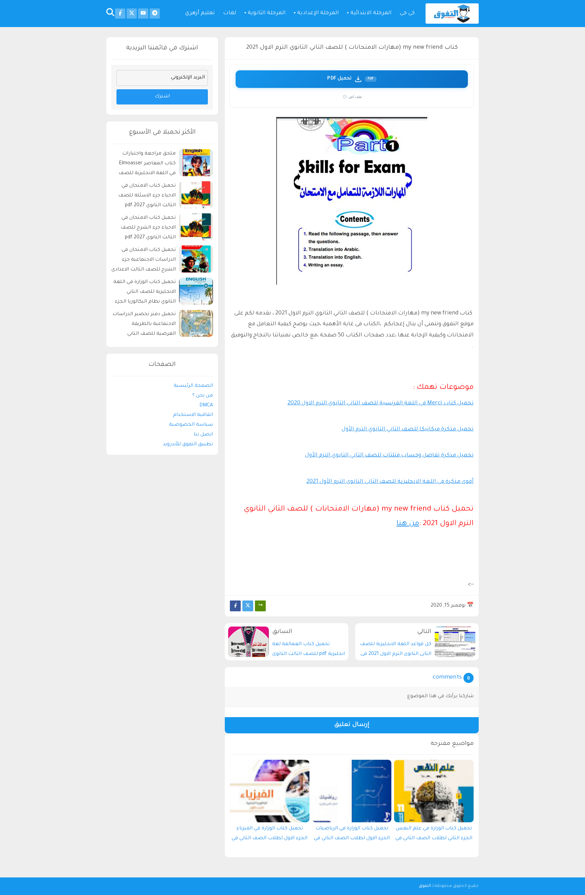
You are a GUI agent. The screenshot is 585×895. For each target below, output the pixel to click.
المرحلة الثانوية (267, 13)
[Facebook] (235, 605)
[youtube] (143, 13)
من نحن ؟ (202, 395)
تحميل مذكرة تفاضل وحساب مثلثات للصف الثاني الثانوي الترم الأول (389, 455)
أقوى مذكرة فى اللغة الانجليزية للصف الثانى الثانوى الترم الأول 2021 (390, 482)
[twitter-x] (132, 13)
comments (447, 678)
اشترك (162, 96)
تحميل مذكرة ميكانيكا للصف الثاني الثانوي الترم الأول (408, 429)
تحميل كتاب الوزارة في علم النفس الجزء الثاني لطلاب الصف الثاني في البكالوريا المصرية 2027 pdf (433, 835)
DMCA (206, 405)
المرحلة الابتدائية (371, 13)
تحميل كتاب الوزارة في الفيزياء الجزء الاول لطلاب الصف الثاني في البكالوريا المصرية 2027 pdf (269, 835)
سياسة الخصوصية (191, 425)
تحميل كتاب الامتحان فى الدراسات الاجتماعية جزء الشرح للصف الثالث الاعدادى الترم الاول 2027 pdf (143, 261)
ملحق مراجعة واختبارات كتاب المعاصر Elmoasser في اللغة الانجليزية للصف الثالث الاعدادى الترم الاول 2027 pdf (147, 164)
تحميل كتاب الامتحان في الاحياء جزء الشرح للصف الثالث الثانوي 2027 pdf (148, 227)
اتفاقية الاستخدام (193, 415)
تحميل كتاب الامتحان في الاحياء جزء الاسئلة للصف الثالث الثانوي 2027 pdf (147, 195)
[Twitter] (247, 605)
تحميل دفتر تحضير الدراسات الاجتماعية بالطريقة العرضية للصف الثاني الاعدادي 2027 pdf (144, 325)
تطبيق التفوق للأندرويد (188, 444)
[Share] (260, 605)
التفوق (425, 886)
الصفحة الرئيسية (193, 386)
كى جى (407, 13)
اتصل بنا (203, 435)
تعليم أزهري (200, 13)
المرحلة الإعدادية (318, 13)
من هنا (407, 524)
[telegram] (155, 13)
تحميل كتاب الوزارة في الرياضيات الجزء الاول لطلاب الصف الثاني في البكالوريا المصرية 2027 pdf (352, 835)
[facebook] (120, 13)
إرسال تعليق (351, 725)
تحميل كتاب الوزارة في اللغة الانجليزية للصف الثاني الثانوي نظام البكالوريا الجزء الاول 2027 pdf (144, 293)
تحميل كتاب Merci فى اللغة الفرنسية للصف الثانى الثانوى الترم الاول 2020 (380, 403)
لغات (229, 13)
